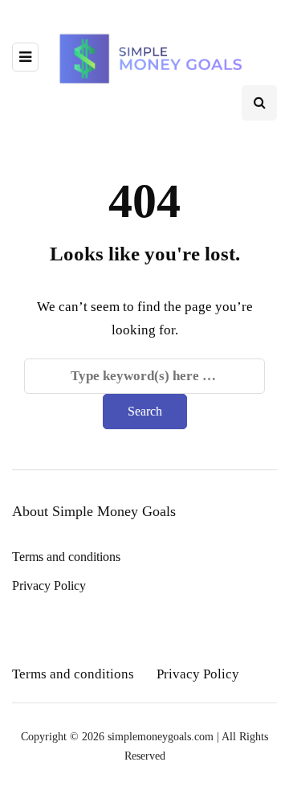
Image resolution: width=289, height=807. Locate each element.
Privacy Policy (49, 585)
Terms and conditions (66, 556)
